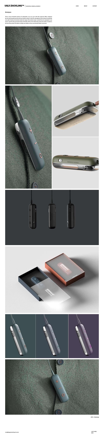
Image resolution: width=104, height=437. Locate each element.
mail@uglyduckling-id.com (12, 432)
